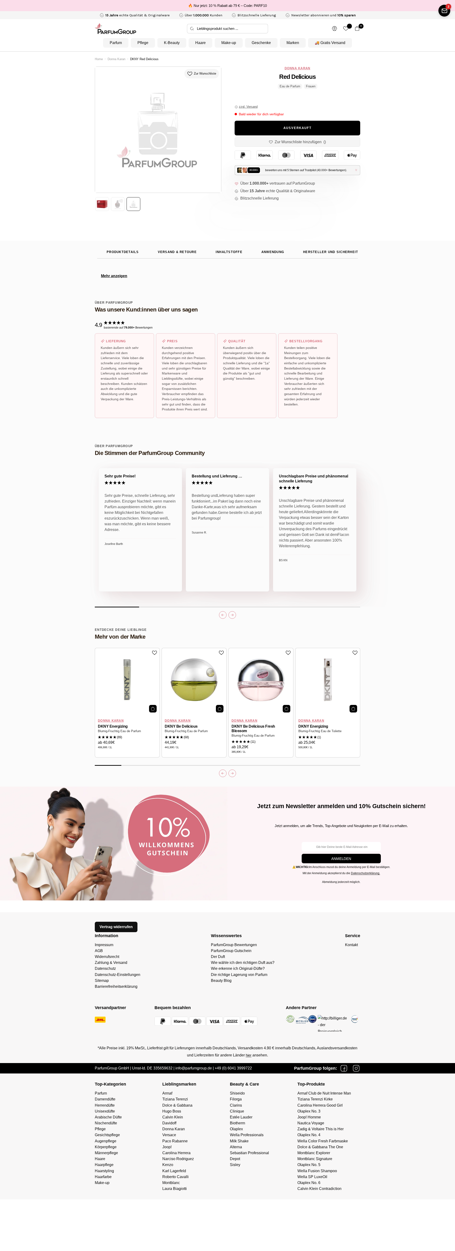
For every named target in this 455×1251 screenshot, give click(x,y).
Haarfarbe (103, 1177)
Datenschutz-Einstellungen (117, 975)
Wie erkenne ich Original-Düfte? (238, 968)
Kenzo (167, 1165)
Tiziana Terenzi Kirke (315, 1099)
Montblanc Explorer (313, 1153)
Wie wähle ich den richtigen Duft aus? (242, 963)
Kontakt (351, 945)
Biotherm (237, 1123)
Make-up (228, 43)
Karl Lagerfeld (174, 1171)
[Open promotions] (444, 11)
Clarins (236, 1105)
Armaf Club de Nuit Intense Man (324, 1093)
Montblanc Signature (314, 1159)
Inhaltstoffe (229, 252)
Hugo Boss (171, 1111)
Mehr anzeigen (114, 276)
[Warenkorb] (357, 28)
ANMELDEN (341, 859)
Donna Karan (116, 59)
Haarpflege (104, 1165)
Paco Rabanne (175, 1141)
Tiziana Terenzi (175, 1099)
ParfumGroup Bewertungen (234, 945)
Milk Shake (239, 1141)
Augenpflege (105, 1141)
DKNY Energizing (113, 726)
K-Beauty (172, 43)
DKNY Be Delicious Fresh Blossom (253, 728)
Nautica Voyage (310, 1123)
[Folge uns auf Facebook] (344, 1068)
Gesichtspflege (107, 1135)
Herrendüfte (105, 1105)
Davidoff (169, 1123)
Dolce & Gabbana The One (320, 1147)
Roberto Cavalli (175, 1177)
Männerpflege (106, 1153)
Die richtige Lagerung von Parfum (239, 975)
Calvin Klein (172, 1117)
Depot (235, 1159)
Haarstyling (104, 1171)
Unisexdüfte (105, 1111)
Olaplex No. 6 (308, 1183)
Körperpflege (106, 1147)
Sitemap (102, 981)
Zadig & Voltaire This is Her (320, 1129)
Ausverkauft (297, 128)
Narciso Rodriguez (178, 1159)
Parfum (116, 43)
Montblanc (171, 1183)
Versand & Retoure (177, 252)
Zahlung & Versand (111, 963)
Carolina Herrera (176, 1153)
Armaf (167, 1093)
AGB (99, 951)
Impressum (104, 945)
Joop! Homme (309, 1117)
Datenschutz (105, 968)
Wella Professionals (247, 1135)
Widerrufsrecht (107, 957)
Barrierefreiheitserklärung (116, 986)
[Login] (334, 28)
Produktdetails (123, 252)
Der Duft (218, 957)
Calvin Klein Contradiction (319, 1189)
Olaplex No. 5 (308, 1165)
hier (248, 1055)
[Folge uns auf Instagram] (356, 1068)
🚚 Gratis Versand (330, 43)
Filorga (236, 1099)
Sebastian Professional (249, 1153)
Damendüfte (105, 1099)
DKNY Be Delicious (181, 726)
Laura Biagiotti (174, 1189)
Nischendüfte (106, 1123)
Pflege (142, 43)
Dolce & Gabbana (177, 1105)
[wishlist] (346, 28)
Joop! (167, 1147)
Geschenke (261, 43)
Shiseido (237, 1093)
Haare (200, 43)
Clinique (237, 1111)
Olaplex (236, 1129)
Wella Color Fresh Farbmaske (322, 1141)
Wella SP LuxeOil (312, 1177)
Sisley (235, 1165)
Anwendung (272, 252)
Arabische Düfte (108, 1117)
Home (99, 59)
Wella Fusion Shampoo (317, 1171)
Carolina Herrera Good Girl (320, 1105)
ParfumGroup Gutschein (231, 951)
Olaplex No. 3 (308, 1111)
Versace (169, 1135)
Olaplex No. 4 (308, 1135)
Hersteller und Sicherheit (330, 252)
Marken (293, 43)
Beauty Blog (221, 981)
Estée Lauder (241, 1117)
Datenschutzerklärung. (365, 873)
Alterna (236, 1147)
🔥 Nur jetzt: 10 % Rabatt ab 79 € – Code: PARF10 (227, 5)
